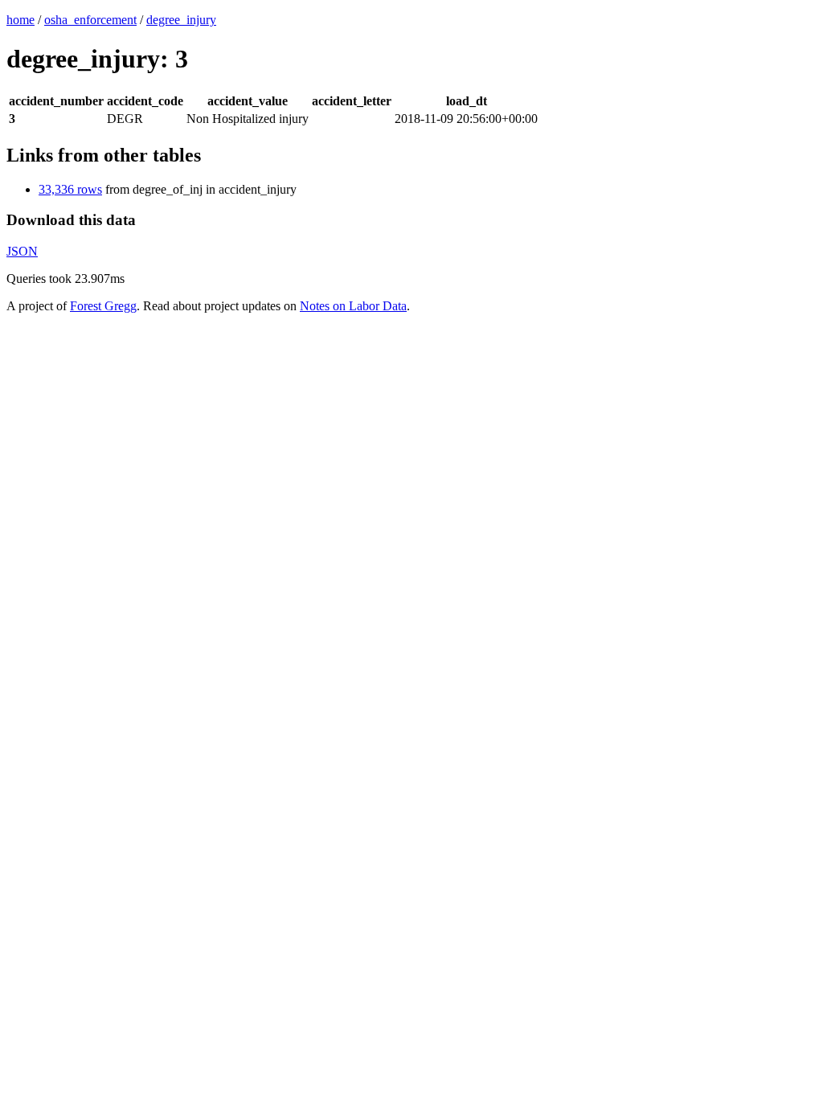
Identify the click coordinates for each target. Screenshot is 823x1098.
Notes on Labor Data (353, 306)
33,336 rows (70, 189)
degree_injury (181, 20)
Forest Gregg (103, 306)
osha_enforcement (90, 20)
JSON (22, 251)
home (20, 20)
